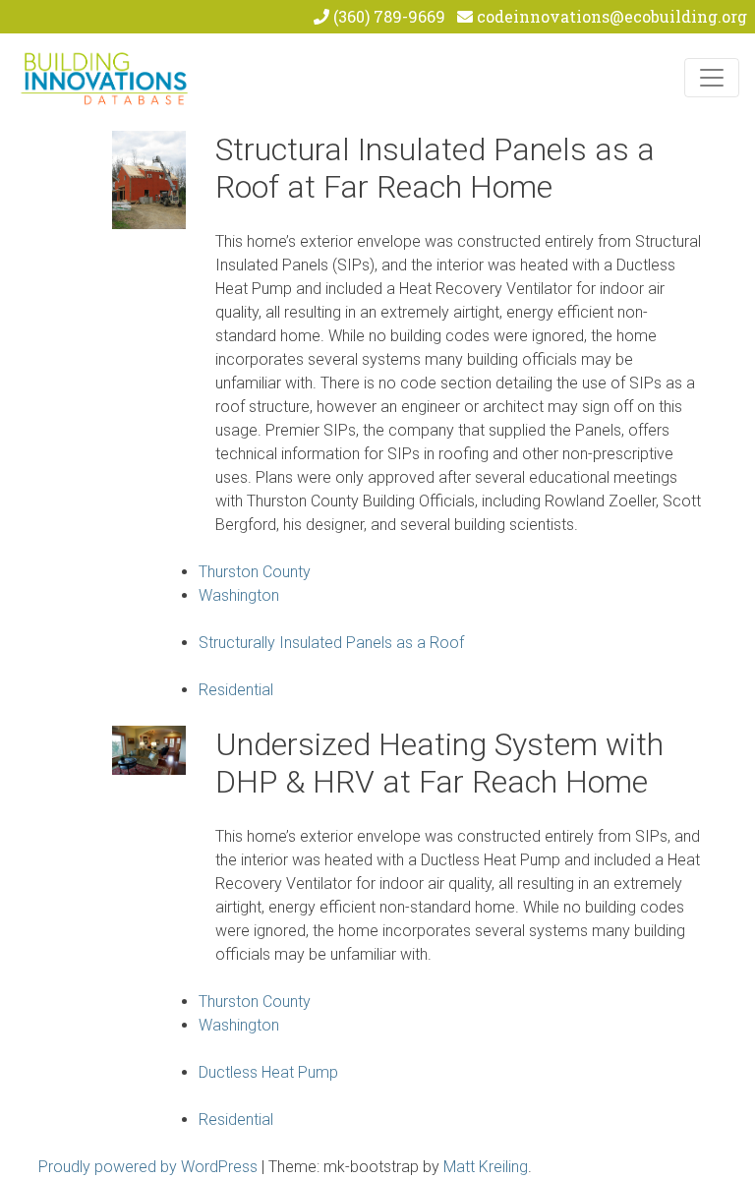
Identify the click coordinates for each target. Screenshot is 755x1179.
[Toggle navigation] (711, 77)
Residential (236, 689)
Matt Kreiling (485, 1166)
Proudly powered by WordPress (148, 1166)
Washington (239, 595)
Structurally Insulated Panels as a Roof (331, 642)
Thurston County (255, 571)
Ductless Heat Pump (268, 1072)
